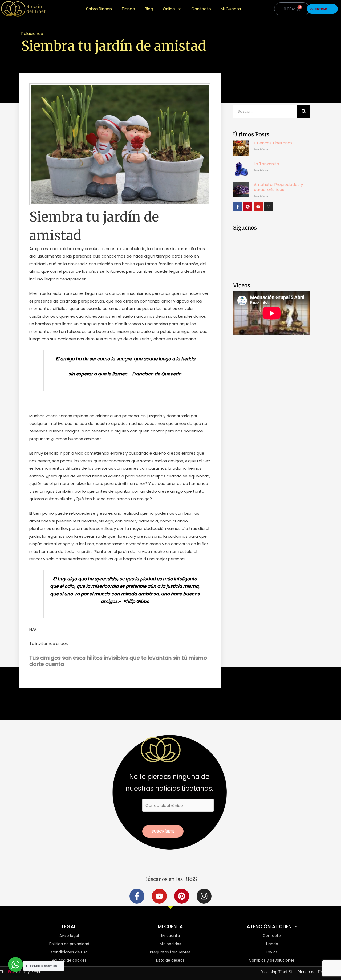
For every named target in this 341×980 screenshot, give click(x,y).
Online (169, 8)
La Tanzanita (266, 163)
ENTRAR (321, 9)
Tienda (128, 8)
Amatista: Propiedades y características (278, 187)
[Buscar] (303, 111)
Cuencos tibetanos (273, 143)
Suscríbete (163, 831)
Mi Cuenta (231, 8)
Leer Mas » (261, 149)
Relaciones (32, 33)
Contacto (201, 8)
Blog (149, 8)
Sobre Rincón (99, 8)
